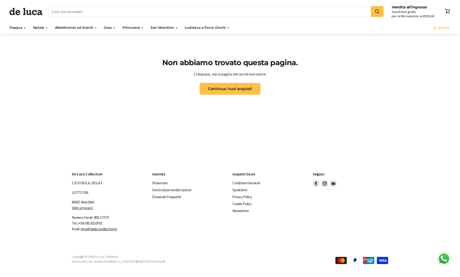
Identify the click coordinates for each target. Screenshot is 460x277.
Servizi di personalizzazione (171, 190)
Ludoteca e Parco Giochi (206, 27)
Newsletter (240, 210)
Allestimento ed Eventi (74, 27)
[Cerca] (377, 11)
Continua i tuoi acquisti (230, 88)
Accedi (443, 27)
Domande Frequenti (166, 197)
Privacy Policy (242, 197)
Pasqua (16, 27)
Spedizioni (239, 190)
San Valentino (162, 27)
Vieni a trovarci (82, 208)
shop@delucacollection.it (98, 229)
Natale (39, 27)
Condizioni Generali (246, 183)
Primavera (131, 27)
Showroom (160, 183)
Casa (108, 27)
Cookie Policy (242, 204)
